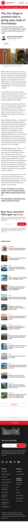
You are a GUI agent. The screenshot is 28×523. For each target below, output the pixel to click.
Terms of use (5, 499)
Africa (17, 487)
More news (14, 404)
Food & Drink (15, 7)
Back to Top (15, 423)
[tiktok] (6, 462)
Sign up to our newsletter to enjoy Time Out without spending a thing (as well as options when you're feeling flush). (13, 219)
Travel (21, 7)
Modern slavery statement (5, 503)
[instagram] (2, 462)
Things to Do (8, 7)
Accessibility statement (5, 496)
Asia (17, 490)
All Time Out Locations (19, 483)
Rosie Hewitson (19, 37)
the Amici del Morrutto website (10, 181)
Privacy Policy (8, 229)
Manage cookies (5, 507)
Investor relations (6, 474)
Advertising (19, 471)
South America (19, 498)
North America (19, 495)
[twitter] (15, 462)
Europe (18, 492)
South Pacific (19, 501)
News (2, 7)
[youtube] (19, 462)
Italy (18, 82)
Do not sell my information (5, 488)
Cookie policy (5, 492)
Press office (4, 471)
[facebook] (10, 462)
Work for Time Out (6, 479)
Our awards (4, 477)
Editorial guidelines (6, 482)
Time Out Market (20, 474)
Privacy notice (5, 485)
